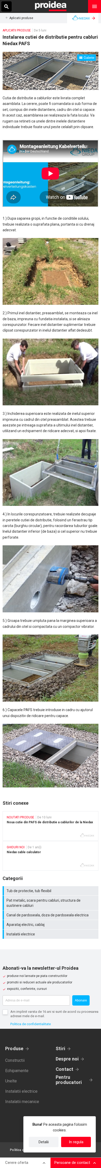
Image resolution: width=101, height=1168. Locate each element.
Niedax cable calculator (50, 855)
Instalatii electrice (51, 934)
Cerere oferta (16, 1162)
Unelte (11, 1081)
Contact (65, 1069)
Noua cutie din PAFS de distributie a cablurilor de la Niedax (50, 826)
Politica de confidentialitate (30, 1024)
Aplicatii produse (21, 18)
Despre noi (67, 1059)
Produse (14, 1048)
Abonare (81, 1000)
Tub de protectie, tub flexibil (51, 890)
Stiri (60, 1048)
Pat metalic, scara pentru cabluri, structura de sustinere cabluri (51, 903)
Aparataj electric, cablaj (51, 924)
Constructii (15, 1060)
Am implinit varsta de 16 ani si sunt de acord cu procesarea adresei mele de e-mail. (54, 1014)
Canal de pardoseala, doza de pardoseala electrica (51, 915)
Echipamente (16, 1070)
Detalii (44, 1142)
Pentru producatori (69, 1079)
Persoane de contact (72, 1162)
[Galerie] (50, 89)
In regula (76, 1142)
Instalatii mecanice (22, 1101)
